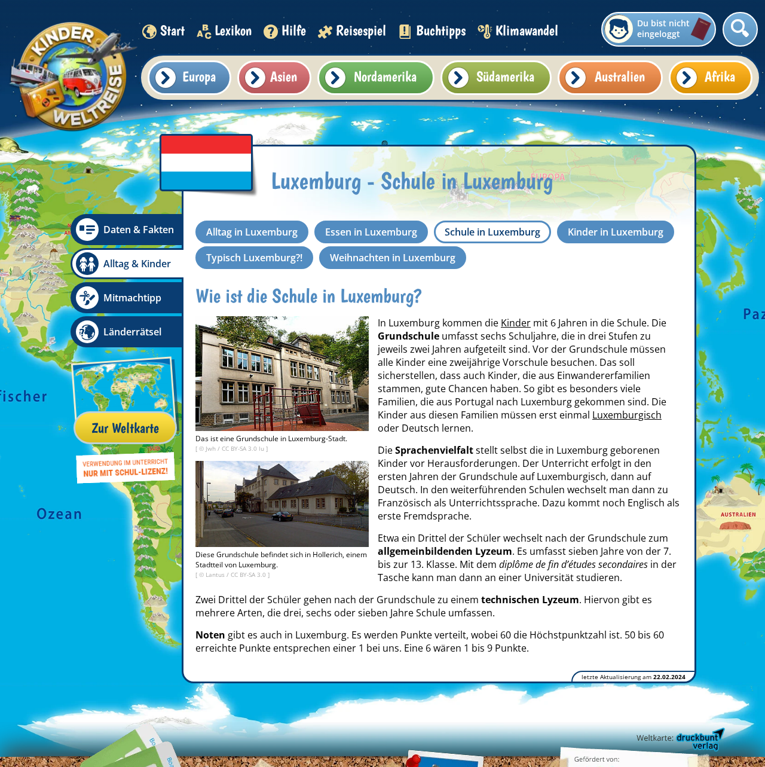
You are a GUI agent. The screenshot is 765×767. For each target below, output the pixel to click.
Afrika (720, 76)
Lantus (216, 574)
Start (172, 30)
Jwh (212, 448)
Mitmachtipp (132, 297)
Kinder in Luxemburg (615, 232)
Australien (620, 76)
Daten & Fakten (138, 229)
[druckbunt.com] (679, 740)
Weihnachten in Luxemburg (392, 257)
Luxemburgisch (627, 414)
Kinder (516, 322)
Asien (283, 76)
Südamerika (505, 76)
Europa (199, 76)
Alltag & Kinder (137, 263)
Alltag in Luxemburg (252, 232)
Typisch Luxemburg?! (254, 257)
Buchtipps (441, 30)
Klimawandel (526, 30)
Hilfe (293, 30)
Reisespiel (361, 30)
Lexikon (233, 30)
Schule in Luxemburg (492, 232)
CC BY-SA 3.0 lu (244, 448)
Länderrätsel (132, 331)
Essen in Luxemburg (371, 232)
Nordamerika (385, 76)
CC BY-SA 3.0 (249, 574)
